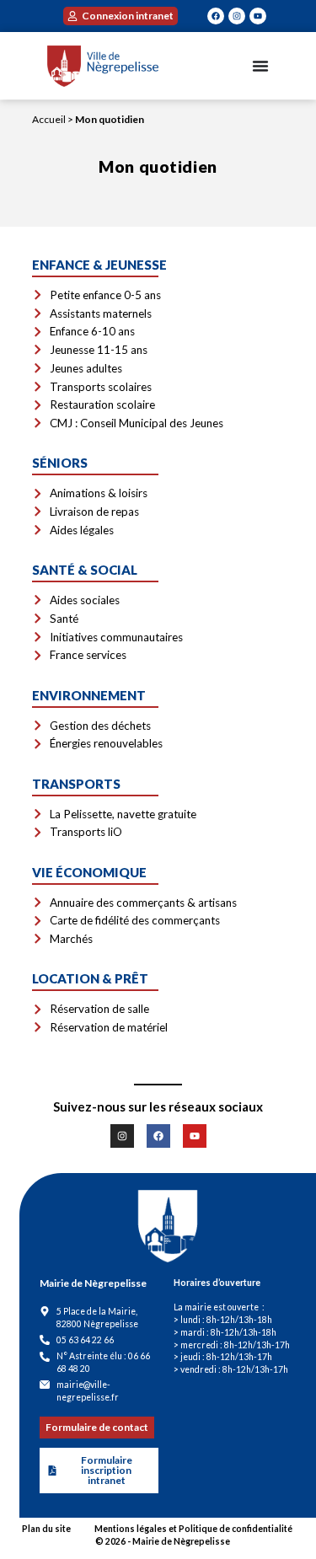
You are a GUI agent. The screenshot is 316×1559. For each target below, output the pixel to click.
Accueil (49, 119)
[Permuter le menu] (260, 66)
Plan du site (46, 1529)
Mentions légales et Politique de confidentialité (193, 1529)
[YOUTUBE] (257, 16)
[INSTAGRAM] (236, 16)
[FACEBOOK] (215, 16)
